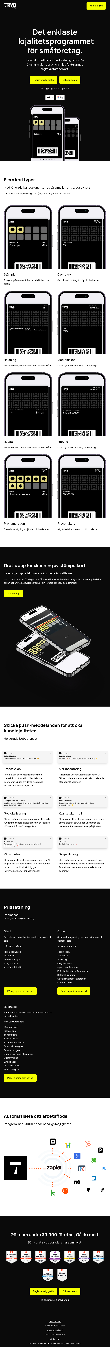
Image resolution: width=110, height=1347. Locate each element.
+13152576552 (55, 1321)
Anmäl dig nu (96, 5)
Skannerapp (13, 593)
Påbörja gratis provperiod (20, 991)
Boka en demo (70, 79)
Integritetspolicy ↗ (55, 1330)
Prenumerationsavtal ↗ (55, 1334)
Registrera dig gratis (43, 79)
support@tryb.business (55, 1325)
